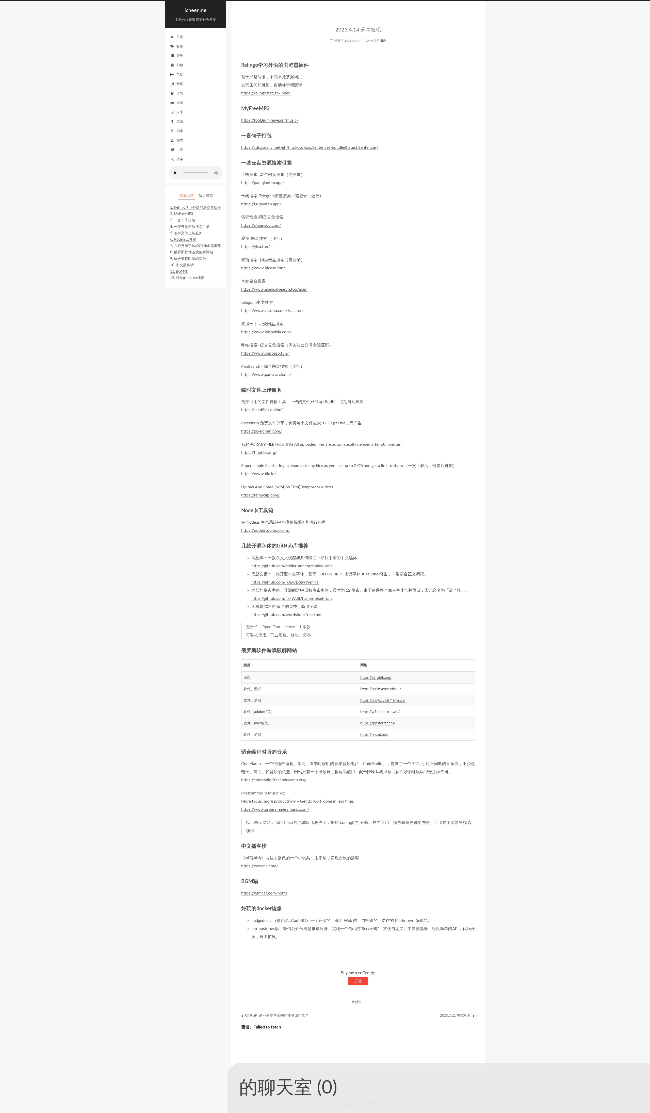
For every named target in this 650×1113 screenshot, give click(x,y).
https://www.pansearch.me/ (266, 375)
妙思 (179, 140)
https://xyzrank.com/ (259, 866)
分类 (179, 56)
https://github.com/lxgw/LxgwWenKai (285, 582)
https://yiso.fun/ (255, 247)
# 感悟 (357, 1002)
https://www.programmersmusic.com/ (275, 809)
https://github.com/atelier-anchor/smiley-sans (291, 566)
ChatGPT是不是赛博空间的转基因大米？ (277, 1015)
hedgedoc (260, 921)
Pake (288, 823)
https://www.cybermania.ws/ (382, 700)
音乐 (179, 84)
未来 (179, 112)
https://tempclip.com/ (260, 495)
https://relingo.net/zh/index (265, 93)
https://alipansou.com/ (261, 225)
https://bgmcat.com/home (264, 893)
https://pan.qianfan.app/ (262, 183)
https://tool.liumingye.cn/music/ (269, 120)
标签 (179, 46)
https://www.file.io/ (258, 474)
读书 (179, 93)
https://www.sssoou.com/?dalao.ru (272, 311)
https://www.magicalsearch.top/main (274, 289)
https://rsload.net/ (374, 735)
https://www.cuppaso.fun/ (265, 353)
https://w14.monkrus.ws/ (380, 712)
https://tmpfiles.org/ (259, 453)
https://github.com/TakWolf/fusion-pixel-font (291, 598)
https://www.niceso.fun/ (263, 268)
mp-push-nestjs (265, 929)
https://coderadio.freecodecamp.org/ (273, 780)
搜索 (179, 159)
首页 (179, 37)
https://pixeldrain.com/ (261, 431)
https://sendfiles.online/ (262, 410)
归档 (179, 65)
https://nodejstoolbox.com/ (265, 530)
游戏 (179, 103)
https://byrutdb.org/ (376, 677)
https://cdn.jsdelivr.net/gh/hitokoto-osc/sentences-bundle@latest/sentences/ (309, 147)
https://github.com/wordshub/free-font (286, 615)
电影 (179, 74)
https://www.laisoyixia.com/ (266, 332)
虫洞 (179, 150)
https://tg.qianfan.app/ (261, 204)
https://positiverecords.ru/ (380, 689)
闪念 (179, 131)
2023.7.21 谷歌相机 (455, 1015)
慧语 (179, 121)
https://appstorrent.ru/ (377, 723)
